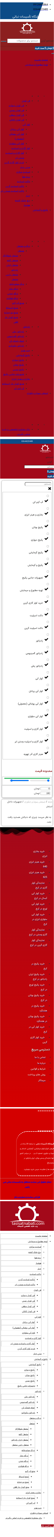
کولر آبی (26, 124)
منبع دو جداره (11, 312)
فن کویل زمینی (16, 110)
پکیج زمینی (18, 369)
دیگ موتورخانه (16, 284)
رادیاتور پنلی (18, 331)
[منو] (53, 53)
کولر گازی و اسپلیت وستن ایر (22, 1343)
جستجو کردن (47, 41)
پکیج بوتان (18, 365)
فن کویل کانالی (16, 120)
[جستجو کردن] (4, 41)
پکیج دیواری (18, 360)
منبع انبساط (12, 308)
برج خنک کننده (22, 200)
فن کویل (26, 101)
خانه (50, 802)
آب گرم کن (19, 388)
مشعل (21, 251)
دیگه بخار (13, 289)
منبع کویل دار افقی (21, 1487)
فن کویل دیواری (16, 105)
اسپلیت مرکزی (23, 172)
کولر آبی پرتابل (17, 129)
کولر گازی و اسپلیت (20, 148)
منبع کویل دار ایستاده (13, 384)
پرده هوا (26, 177)
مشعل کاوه (12, 260)
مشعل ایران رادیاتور (19, 1440)
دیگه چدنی (12, 294)
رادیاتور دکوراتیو (16, 346)
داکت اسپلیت (23, 181)
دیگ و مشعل (23, 246)
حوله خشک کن (16, 341)
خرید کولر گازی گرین (14, 162)
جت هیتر (25, 350)
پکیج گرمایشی (23, 355)
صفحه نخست (41, 60)
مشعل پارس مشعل (20, 1445)
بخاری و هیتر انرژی (21, 379)
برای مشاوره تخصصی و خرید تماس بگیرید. (23, 1518)
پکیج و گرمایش (40, 210)
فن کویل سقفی (16, 115)
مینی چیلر (25, 167)
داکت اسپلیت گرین (15, 186)
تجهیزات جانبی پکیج (13, 374)
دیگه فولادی (12, 298)
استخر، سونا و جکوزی (37, 393)
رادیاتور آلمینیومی (15, 336)
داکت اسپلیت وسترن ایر (12, 191)
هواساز (26, 205)
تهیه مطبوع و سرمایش (36, 65)
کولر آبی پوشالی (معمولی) (24, 1327)
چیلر (28, 196)
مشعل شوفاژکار (10, 256)
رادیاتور (26, 327)
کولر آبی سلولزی (16, 143)
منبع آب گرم (18, 303)
